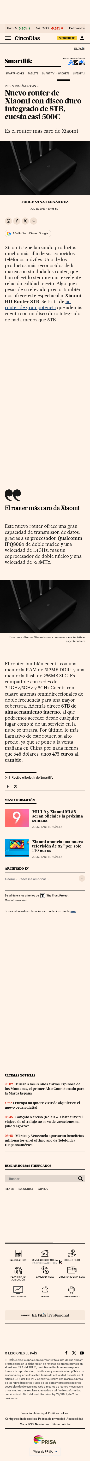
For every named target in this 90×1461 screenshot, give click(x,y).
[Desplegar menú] (8, 38)
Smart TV (48, 73)
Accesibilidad (74, 1418)
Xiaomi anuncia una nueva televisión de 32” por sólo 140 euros (57, 846)
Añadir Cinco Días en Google (30, 233)
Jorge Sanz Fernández (45, 202)
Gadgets (63, 73)
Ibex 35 (12, 28)
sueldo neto (72, 1260)
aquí (73, 911)
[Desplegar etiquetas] (82, 878)
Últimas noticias (20, 1075)
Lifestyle (79, 73)
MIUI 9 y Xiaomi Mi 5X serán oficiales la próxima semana (57, 816)
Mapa (23, 1424)
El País (79, 48)
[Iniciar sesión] (82, 38)
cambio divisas (45, 1276)
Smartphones (15, 73)
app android (71, 1296)
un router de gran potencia (38, 304)
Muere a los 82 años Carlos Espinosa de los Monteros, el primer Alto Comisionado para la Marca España (44, 1088)
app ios (45, 1296)
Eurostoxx (25, 1189)
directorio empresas (72, 1276)
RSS (31, 1424)
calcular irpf (18, 1260)
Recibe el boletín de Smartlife (32, 777)
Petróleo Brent (79, 28)
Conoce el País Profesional (45, 1315)
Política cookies (58, 1413)
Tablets (33, 73)
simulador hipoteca (45, 1260)
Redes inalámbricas (20, 86)
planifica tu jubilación (18, 1278)
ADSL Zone (73, 62)
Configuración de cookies (21, 1418)
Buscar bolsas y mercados (28, 1165)
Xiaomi (10, 879)
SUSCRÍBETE (67, 38)
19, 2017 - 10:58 (45, 208)
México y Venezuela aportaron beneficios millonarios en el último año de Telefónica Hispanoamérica (44, 1140)
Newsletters (42, 1424)
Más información (15, 900)
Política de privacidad (51, 1418)
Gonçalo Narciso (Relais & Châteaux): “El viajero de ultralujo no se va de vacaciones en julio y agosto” (44, 1121)
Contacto (26, 1413)
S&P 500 (42, 28)
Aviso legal (40, 1413)
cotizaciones (18, 1296)
